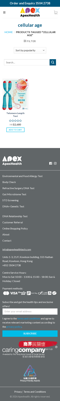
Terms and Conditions (35, 391)
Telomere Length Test (15, 114)
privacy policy (14, 326)
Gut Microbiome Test (14, 194)
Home (8, 32)
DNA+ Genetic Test (13, 206)
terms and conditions (28, 318)
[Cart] (56, 12)
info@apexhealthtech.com (16, 249)
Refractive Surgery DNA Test (18, 188)
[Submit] (53, 62)
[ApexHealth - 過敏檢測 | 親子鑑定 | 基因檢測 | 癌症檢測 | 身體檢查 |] (30, 12)
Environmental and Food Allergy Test (22, 176)
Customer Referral (12, 222)
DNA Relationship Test (15, 216)
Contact (6, 240)
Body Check (9, 181)
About (5, 234)
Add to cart (15, 130)
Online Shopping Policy (15, 228)
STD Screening (10, 200)
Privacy (18, 391)
